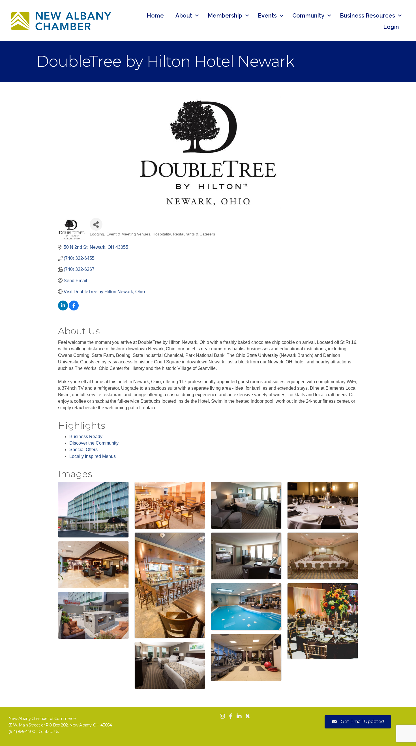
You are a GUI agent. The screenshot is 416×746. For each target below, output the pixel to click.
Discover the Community (94, 443)
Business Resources (367, 15)
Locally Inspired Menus (92, 456)
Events (267, 15)
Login (391, 26)
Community (308, 15)
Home (155, 15)
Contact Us (48, 731)
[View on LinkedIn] (63, 308)
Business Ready (85, 436)
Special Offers (83, 449)
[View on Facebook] (74, 308)
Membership (225, 15)
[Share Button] (96, 224)
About (183, 15)
